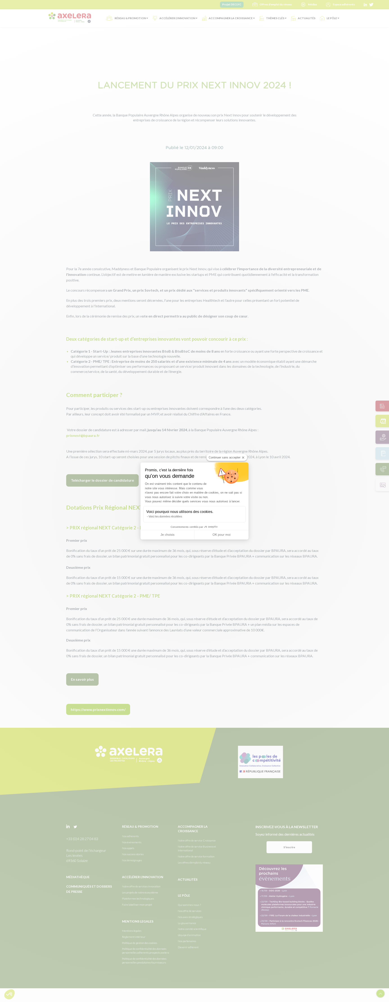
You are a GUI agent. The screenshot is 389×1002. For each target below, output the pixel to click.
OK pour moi (222, 534)
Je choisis (167, 534)
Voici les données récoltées (165, 516)
